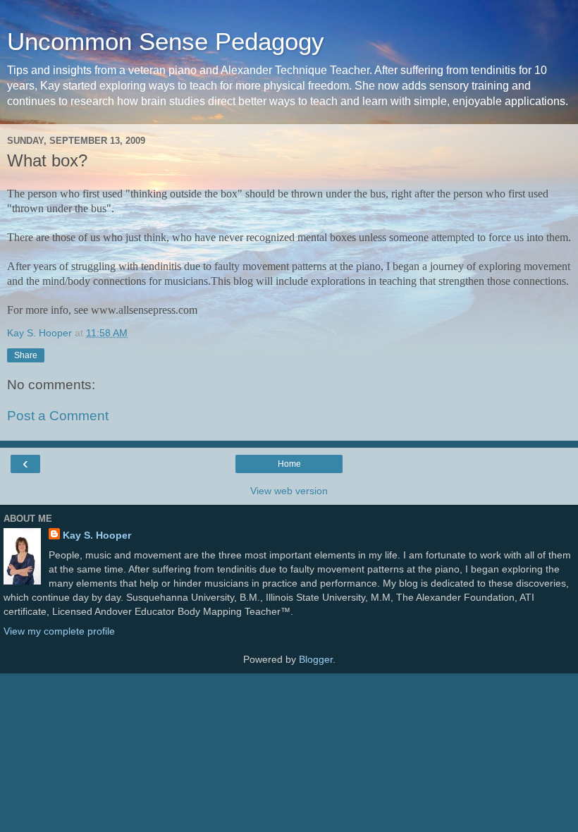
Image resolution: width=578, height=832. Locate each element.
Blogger (316, 659)
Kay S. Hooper (97, 535)
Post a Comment (58, 415)
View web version (289, 490)
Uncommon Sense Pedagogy (165, 41)
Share (25, 355)
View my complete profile (59, 631)
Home (289, 464)
